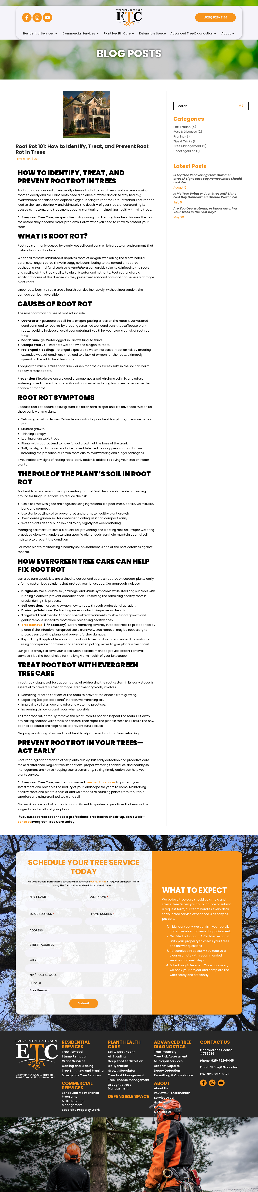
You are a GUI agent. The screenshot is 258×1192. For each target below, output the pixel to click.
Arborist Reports (167, 1066)
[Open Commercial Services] (97, 33)
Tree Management (187, 146)
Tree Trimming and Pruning (83, 1071)
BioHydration (118, 1066)
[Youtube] (47, 17)
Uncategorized (184, 151)
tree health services (100, 782)
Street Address (41, 945)
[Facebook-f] (27, 17)
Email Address (41, 914)
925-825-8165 (98, 881)
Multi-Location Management (73, 1103)
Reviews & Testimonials (172, 1093)
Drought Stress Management (119, 1086)
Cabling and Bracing (77, 1066)
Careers (160, 1107)
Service (35, 983)
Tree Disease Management (128, 1080)
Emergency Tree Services (81, 1075)
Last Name (99, 897)
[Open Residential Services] (56, 33)
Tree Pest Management (126, 1075)
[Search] (244, 106)
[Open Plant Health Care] (132, 33)
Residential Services (76, 1044)
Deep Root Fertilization (125, 1061)
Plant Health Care (124, 1044)
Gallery (159, 1102)
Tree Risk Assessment (170, 1056)
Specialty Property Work (81, 1110)
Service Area (164, 1098)
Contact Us (162, 1112)
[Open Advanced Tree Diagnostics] (215, 33)
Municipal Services (168, 1061)
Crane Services (73, 1061)
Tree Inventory (165, 1052)
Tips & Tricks (182, 141)
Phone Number (102, 914)
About (162, 1083)
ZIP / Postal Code (43, 975)
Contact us (215, 1042)
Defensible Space (128, 1096)
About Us (161, 1088)
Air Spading (117, 1056)
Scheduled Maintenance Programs (80, 1095)
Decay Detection (167, 1071)
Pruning (179, 136)
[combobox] (206, 106)
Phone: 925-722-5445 (217, 1060)
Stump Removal (74, 1056)
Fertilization (23, 159)
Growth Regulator (122, 1071)
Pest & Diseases (185, 131)
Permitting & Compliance (173, 1075)
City (32, 960)
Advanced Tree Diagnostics (172, 1044)
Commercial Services (77, 1085)
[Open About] (233, 33)
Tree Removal (72, 1052)
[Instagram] (37, 17)
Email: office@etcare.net (219, 1067)
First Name (39, 897)
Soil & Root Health (121, 1052)
